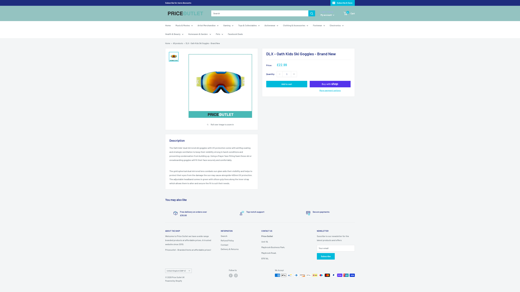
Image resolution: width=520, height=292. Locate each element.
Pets (218, 34)
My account (326, 15)
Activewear (269, 25)
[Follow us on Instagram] (236, 275)
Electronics (335, 25)
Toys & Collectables (247, 25)
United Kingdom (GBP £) (176, 271)
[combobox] (259, 13)
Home (168, 25)
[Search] (311, 13)
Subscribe (326, 256)
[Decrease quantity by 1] (279, 74)
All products (178, 43)
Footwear (317, 25)
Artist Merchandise (207, 25)
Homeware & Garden (198, 34)
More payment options (330, 90)
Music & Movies (183, 25)
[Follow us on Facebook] (231, 275)
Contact (224, 244)
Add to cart (286, 84)
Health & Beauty (173, 34)
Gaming (226, 25)
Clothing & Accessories (294, 25)
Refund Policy (227, 240)
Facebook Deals (235, 34)
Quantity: (270, 74)
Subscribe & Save (344, 3)
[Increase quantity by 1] (294, 74)
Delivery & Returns (230, 249)
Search (224, 236)
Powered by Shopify (173, 281)
